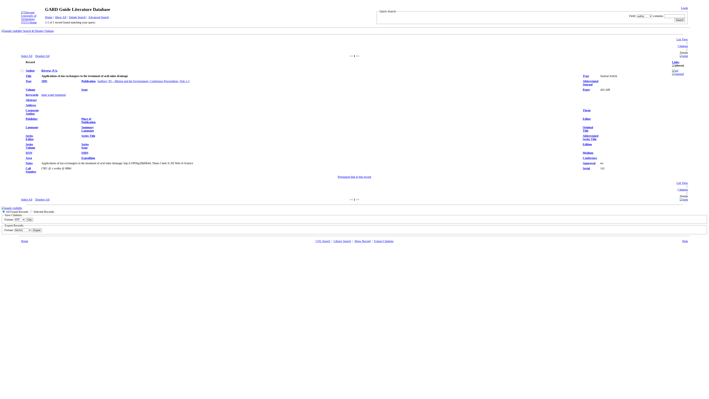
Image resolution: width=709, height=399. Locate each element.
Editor (587, 118)
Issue (84, 89)
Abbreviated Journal (590, 83)
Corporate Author (32, 112)
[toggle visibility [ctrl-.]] (11, 208)
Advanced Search (98, 17)
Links (675, 62)
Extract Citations (383, 241)
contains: (658, 16)
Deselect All (42, 56)
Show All (60, 17)
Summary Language (87, 129)
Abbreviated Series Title (590, 137)
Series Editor (30, 137)
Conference (590, 158)
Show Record (362, 241)
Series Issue (85, 146)
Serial (586, 168)
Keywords (32, 94)
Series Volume (30, 146)
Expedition (88, 158)
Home (48, 17)
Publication (88, 81)
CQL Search (323, 241)
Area (29, 158)
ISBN (84, 152)
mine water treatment (53, 94)
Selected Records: (44, 211)
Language (32, 127)
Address (31, 105)
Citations (683, 46)
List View (682, 39)
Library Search (342, 241)
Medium (588, 152)
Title (28, 76)
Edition (587, 144)
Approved (589, 163)
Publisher (32, 118)
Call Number (31, 170)
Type (586, 76)
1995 (44, 81)
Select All (26, 56)
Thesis (587, 110)
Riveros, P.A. (49, 70)
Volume (30, 89)
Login (684, 8)
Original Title (588, 129)
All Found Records (17, 211)
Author (30, 70)
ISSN (29, 152)
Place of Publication (88, 120)
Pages (586, 89)
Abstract (31, 100)
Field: (632, 16)
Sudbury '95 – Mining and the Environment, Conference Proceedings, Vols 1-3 (143, 81)
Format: (8, 219)
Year (29, 81)
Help (685, 241)
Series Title (88, 135)
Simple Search (77, 17)
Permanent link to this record (354, 176)
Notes (29, 163)
